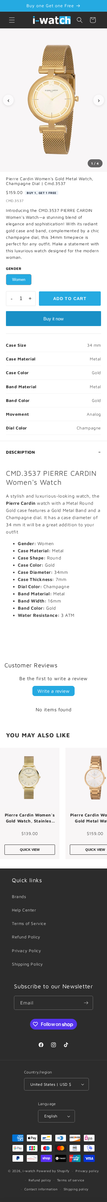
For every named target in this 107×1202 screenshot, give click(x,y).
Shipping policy (76, 1189)
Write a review (53, 691)
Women (18, 279)
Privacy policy (87, 1171)
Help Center (24, 909)
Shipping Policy (27, 964)
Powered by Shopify (53, 1171)
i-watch (29, 1171)
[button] (11, 20)
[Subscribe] (86, 1003)
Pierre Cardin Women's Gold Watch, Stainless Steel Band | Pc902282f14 (30, 818)
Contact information (41, 1189)
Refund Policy (26, 936)
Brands (19, 896)
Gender (14, 268)
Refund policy (40, 1180)
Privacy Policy (26, 950)
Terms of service (70, 1180)
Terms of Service (29, 923)
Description (20, 452)
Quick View (30, 849)
